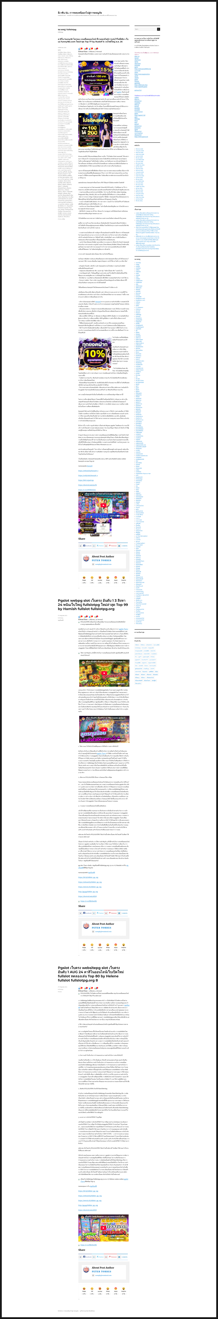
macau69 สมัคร (140, 361)
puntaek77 (61, 123)
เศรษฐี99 (60, 213)
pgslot (119, 92)
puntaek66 (69, 122)
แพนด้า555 (60, 216)
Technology (68, 154)
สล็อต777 (60, 186)
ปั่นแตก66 (60, 173)
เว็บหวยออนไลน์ (67, 211)
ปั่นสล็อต (70, 172)
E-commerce (139, 307)
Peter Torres (101, 560)
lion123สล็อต (61, 90)
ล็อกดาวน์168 (67, 181)
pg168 (59, 106)
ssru (65, 152)
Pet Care (60, 102)
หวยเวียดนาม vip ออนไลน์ (142, 595)
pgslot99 (60, 115)
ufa (59, 157)
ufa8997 (60, 159)
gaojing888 (61, 75)
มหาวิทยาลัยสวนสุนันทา (64, 177)
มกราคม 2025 (139, 183)
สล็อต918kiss (61, 190)
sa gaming (137, 103)
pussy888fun (61, 125)
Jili (59, 81)
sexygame (61, 145)
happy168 (67, 75)
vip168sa (60, 163)
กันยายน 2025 (139, 168)
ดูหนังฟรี (137, 106)
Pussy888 (67, 123)
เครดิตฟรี (138, 598)
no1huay (67, 97)
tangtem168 (61, 154)
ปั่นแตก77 (65, 173)
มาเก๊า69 (62, 179)
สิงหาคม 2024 (139, 192)
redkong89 (69, 129)
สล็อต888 (65, 186)
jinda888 (60, 82)
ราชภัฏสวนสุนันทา (140, 543)
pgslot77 (60, 113)
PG (64, 102)
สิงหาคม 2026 (139, 149)
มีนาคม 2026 (139, 158)
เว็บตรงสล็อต (70, 206)
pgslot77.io (66, 113)
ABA (59, 59)
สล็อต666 (69, 184)
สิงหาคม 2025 (139, 170)
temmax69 (61, 156)
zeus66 (65, 163)
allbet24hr (61, 61)
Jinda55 (66, 81)
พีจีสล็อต (65, 175)
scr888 (66, 140)
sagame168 (61, 134)
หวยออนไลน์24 (68, 200)
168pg (65, 52)
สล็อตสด (65, 193)
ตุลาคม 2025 (139, 167)
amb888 (60, 63)
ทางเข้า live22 (61, 168)
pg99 (66, 106)
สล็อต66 (64, 184)
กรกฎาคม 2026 (140, 150)
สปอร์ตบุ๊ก (60, 182)
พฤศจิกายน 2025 (140, 165)
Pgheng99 (65, 107)
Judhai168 (69, 86)
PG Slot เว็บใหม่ (140, 380)
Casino (60, 68)
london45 (66, 91)
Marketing (64, 95)
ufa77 (65, 157)
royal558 (60, 132)
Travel (71, 156)
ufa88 (69, 157)
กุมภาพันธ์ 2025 (140, 181)
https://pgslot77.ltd (140, 115)
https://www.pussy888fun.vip (143, 69)
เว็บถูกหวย (138, 605)
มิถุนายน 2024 (139, 195)
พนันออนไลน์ (139, 530)
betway (70, 63)
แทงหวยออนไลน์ (67, 215)
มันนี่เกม (138, 538)
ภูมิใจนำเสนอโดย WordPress (87, 1311)
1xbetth (63, 56)
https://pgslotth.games (141, 86)
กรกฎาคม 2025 (140, 172)
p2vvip (70, 100)
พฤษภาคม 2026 (140, 154)
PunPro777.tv (61, 122)
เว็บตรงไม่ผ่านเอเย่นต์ (63, 207)
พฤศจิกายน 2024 (140, 186)
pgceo (70, 106)
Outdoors (65, 100)
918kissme (68, 57)
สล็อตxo (65, 191)
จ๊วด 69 (66, 165)
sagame (65, 132)
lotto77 (65, 93)
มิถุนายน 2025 (139, 174)
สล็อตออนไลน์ (138, 131)
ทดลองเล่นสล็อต (68, 166)
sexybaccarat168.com (64, 143)
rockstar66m (66, 131)
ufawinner (69, 161)
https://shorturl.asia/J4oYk (87, 485)
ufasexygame (61, 161)
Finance (64, 72)
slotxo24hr (65, 148)
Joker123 (65, 82)
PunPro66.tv (61, 120)
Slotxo (59, 148)
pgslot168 (60, 111)
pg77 (63, 106)
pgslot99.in (66, 115)
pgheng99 (146, 656)
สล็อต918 (69, 188)
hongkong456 (62, 79)
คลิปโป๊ (136, 76)
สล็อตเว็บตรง (138, 60)
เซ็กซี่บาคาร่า (63, 206)
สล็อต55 (60, 184)
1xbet (59, 56)
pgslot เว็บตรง (123, 629)
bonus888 (60, 64)
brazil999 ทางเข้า (68, 64)
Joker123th (147, 653)
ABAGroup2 (64, 59)
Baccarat (65, 63)
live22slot (60, 91)
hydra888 (69, 79)
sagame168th (68, 134)
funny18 (98, 301)
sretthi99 (60, 150)
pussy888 (137, 108)
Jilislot (62, 81)
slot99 (136, 61)
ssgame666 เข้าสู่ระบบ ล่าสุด (143, 473)
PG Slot (67, 102)
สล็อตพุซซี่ (69, 191)
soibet (70, 148)
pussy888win (61, 129)
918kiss (137, 97)
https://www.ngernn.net (141, 136)
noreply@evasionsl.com (103, 564)
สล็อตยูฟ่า (60, 193)
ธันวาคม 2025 (139, 163)
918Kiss (71, 56)
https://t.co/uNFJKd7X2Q (87, 490)
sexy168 (70, 140)
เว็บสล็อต (60, 211)
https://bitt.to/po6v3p (86, 480)
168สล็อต (60, 54)
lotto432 (60, 93)
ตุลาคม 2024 (139, 188)
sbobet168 (61, 140)
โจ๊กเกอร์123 (67, 216)
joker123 (137, 99)
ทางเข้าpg (68, 168)
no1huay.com (61, 98)
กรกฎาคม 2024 (140, 193)
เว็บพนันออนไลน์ (69, 209)
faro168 (60, 72)
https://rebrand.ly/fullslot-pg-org (90, 882)
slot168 (69, 147)
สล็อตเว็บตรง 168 (66, 197)
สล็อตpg (60, 191)
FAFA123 (66, 70)
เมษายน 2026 (139, 156)
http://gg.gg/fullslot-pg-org (88, 891)
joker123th (68, 84)
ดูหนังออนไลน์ (138, 90)
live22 (66, 90)
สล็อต (64, 182)
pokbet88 (65, 116)
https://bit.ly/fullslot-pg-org (88, 877)
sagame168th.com (63, 136)
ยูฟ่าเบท (67, 179)
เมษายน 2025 (139, 177)
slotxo (136, 72)
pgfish (59, 107)
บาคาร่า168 (64, 170)
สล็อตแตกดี (138, 584)
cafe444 (69, 66)
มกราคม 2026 (139, 161)
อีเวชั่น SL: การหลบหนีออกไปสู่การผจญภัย (80, 12)
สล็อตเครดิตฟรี (66, 195)
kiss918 (68, 88)
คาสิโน (69, 163)
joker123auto (61, 84)
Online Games (139, 370)
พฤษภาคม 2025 (140, 175)
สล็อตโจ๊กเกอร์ (64, 198)
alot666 (66, 61)
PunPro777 (68, 120)
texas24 (67, 156)
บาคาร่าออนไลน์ (139, 111)
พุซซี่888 (69, 175)
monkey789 (61, 97)
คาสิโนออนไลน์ (139, 505)
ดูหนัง (70, 165)
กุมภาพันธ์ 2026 (140, 159)
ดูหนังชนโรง (138, 128)
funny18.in (65, 73)
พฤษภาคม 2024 (140, 197)
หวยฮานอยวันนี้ (61, 202)
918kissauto (61, 57)
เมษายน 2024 (139, 199)
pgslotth (60, 116)
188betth (69, 54)
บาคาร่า (138, 518)
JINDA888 (137, 65)
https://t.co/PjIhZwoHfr (89, 901)
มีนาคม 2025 (139, 179)
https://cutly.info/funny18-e (88, 475)
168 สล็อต (60, 52)
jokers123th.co (62, 86)
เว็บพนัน (62, 209)
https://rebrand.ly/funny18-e (88, 471)
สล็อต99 (67, 190)
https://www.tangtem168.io (142, 74)
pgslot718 (66, 111)
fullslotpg (70, 72)
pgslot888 (137, 83)
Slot (59, 147)
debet (63, 68)
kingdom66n (61, 88)
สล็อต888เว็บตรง (62, 188)
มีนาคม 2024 (139, 201)
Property (60, 118)
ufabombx (66, 159)
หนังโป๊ (70, 198)
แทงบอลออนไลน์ (140, 618)
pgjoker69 (61, 109)
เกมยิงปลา (67, 204)
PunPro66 (66, 118)
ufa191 (62, 157)
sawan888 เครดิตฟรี (63, 138)
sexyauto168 (61, 141)
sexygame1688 (68, 145)
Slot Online (64, 147)
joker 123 (137, 56)
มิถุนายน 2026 (139, 152)
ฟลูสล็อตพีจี (91, 872)
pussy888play (61, 127)
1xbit (67, 56)
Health (60, 77)
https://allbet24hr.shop (141, 85)
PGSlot (66, 109)
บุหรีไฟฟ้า (65, 172)
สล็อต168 (68, 182)
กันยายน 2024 (139, 190)
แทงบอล (65, 213)
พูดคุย (59, 50)
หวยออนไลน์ (61, 200)
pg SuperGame (68, 104)
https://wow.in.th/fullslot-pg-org (89, 887)
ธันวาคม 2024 (139, 184)
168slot (69, 52)
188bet (65, 54)
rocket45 (60, 131)
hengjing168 (65, 77)
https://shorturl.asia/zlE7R (87, 896)
